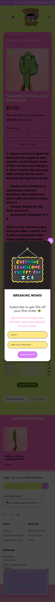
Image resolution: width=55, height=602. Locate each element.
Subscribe (25, 354)
